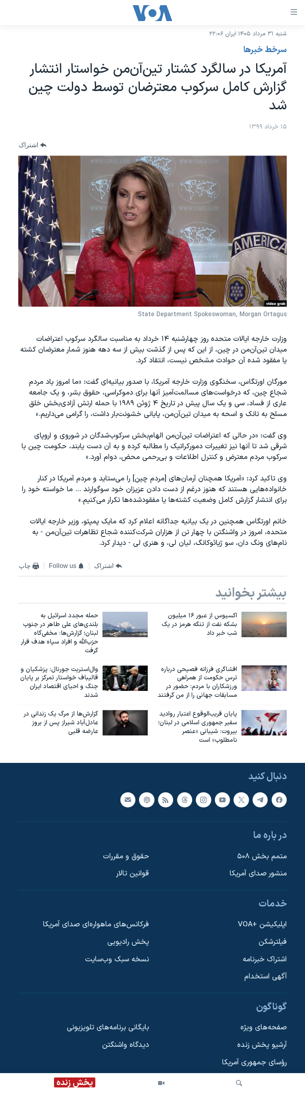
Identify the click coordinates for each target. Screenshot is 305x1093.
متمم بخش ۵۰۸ (262, 856)
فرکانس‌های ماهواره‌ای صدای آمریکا (96, 925)
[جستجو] (239, 1083)
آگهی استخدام (265, 977)
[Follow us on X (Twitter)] (241, 799)
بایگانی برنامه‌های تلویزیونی (108, 1028)
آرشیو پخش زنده (262, 1045)
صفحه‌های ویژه (263, 1028)
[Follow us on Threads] (184, 799)
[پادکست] (146, 799)
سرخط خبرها (265, 50)
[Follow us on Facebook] (279, 799)
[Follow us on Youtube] (222, 799)
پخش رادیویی (128, 942)
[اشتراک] (127, 799)
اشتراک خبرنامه (265, 959)
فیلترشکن (273, 942)
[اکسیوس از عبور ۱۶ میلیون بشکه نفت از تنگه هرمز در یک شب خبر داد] (264, 624)
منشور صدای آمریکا (258, 874)
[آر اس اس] (165, 799)
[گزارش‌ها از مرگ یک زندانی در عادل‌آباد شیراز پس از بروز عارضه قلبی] (125, 722)
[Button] (32, 145)
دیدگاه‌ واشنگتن (125, 1045)
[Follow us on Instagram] (203, 799)
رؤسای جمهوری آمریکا (254, 1062)
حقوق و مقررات (126, 856)
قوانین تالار (132, 874)
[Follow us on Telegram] (260, 799)
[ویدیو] (161, 1083)
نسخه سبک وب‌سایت (117, 959)
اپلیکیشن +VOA (262, 925)
